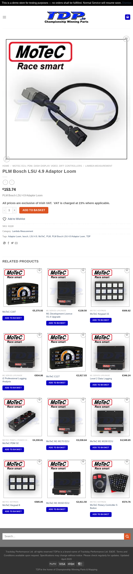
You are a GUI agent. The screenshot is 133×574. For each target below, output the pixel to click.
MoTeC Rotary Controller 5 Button (103, 506)
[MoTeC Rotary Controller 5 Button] (110, 479)
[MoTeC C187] (22, 287)
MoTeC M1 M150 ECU (57, 503)
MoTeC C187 (9, 311)
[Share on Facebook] (8, 243)
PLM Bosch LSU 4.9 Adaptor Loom (68, 236)
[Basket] (127, 17)
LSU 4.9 (33, 236)
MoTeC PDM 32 (10, 443)
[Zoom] (7, 159)
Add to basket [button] (13, 318)
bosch (25, 236)
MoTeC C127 (53, 376)
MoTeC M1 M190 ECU (101, 441)
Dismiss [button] (126, 2)
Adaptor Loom (14, 236)
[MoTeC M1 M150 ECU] (66, 479)
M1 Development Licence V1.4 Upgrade (59, 315)
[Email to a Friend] (16, 243)
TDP (88, 236)
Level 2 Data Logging (101, 378)
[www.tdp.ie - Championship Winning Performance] (66, 17)
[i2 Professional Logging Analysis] (22, 352)
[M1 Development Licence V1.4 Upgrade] (66, 287)
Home (5, 166)
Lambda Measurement (98, 166)
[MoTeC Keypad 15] (110, 287)
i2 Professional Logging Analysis (14, 380)
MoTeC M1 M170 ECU (57, 441)
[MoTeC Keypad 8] (22, 479)
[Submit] (127, 536)
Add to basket (34, 210)
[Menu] (4, 17)
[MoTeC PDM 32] (22, 417)
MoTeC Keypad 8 (11, 505)
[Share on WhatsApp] (4, 243)
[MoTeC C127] (66, 352)
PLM (48, 236)
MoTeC (41, 236)
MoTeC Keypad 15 (99, 314)
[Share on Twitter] (12, 243)
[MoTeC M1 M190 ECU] (110, 417)
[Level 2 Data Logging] (110, 352)
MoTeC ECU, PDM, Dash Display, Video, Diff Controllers (47, 166)
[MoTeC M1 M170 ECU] (66, 417)
